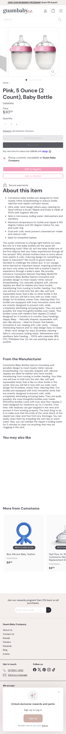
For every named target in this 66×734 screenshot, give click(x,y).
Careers (7, 642)
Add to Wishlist (33, 175)
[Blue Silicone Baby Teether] (24, 540)
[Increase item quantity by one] (16, 124)
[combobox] (33, 19)
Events (6, 654)
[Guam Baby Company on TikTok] (53, 669)
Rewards (7, 646)
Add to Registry (33, 169)
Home (5, 83)
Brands (6, 638)
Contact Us (8, 634)
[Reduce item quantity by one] (5, 124)
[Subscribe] (48, 610)
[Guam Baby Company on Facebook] (34, 669)
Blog (5, 649)
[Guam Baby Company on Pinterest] (44, 669)
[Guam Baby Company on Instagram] (49, 669)
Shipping (7, 131)
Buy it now (33, 144)
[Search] (59, 19)
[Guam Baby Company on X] (39, 669)
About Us (7, 630)
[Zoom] (53, 72)
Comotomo (30, 508)
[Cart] (53, 11)
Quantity (7, 118)
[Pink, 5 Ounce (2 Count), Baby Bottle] (24, 471)
